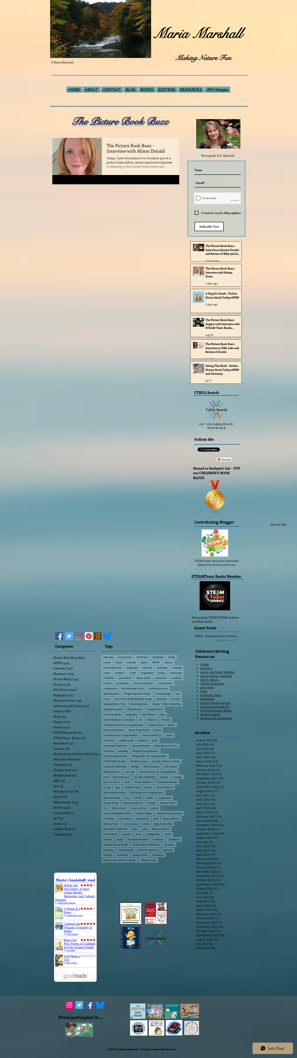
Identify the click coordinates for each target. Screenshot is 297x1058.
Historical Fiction (141, 745)
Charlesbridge (163, 693)
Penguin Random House (137, 693)
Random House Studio (115, 844)
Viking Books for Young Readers (149, 756)
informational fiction (114, 792)
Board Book (148, 714)
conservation (165, 683)
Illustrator (162, 667)
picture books (140, 855)
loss (127, 797)
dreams (107, 839)
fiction (157, 730)
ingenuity (167, 849)
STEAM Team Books (114, 761)
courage (177, 777)
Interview (108, 657)
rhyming (176, 667)
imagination (147, 672)
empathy (123, 751)
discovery (169, 844)
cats (145, 828)
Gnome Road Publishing (146, 844)
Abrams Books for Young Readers (158, 771)
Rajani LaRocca (171, 818)
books (146, 823)
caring (106, 787)
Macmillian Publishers (115, 828)
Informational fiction (132, 688)
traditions (158, 839)
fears (135, 828)
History (107, 683)
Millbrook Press (112, 771)
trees (139, 834)
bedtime (143, 740)
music (106, 698)
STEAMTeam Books (166, 782)
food (105, 777)
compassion (110, 688)
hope (162, 714)
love (177, 693)
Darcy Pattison (165, 787)
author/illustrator (112, 667)
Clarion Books (111, 802)
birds (155, 740)
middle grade (126, 740)
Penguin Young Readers (145, 751)
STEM (132, 672)
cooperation (164, 797)
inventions (158, 855)
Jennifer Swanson (148, 849)
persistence (125, 677)
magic (119, 839)
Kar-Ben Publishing (144, 777)
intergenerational (113, 709)
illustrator (108, 849)
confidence (174, 839)
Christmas (109, 818)
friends (166, 719)
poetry (171, 725)
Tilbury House (148, 860)
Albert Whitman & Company (119, 719)
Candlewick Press (158, 688)
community (176, 672)
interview (108, 751)
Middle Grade (132, 787)
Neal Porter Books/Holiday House (133, 698)
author (144, 662)
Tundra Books (126, 849)
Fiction (107, 672)
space (169, 735)
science (168, 662)
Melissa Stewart (161, 828)
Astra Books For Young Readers (120, 735)
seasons (126, 834)
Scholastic (109, 740)
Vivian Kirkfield (143, 782)
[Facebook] (59, 636)
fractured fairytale (138, 839)
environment (110, 834)
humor (107, 662)
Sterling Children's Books (166, 761)
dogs (117, 787)
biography (131, 714)
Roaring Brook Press (166, 745)
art (140, 719)
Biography (132, 667)
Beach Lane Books (113, 730)
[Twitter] (69, 636)
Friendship (125, 818)
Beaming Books (139, 704)
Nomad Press (167, 802)
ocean (167, 834)
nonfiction (108, 677)
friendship (158, 657)
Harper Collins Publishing (166, 704)
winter (149, 797)
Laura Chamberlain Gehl (117, 813)
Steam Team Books (139, 730)
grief (155, 818)
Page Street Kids (163, 823)
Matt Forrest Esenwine (169, 813)
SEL (105, 808)
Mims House (119, 808)
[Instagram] (79, 636)
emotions (161, 698)
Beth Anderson (121, 777)
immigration (153, 834)
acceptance (122, 683)
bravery (175, 698)
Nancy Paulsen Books (115, 756)
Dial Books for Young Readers (146, 792)
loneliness (122, 855)
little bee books (111, 797)
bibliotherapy (134, 709)
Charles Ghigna (144, 813)
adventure (161, 677)
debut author (143, 677)
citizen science (138, 808)
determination (111, 693)
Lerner (155, 808)
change (151, 802)
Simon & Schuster (143, 683)
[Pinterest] (89, 636)
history (148, 787)
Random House (138, 761)
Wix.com (171, 1049)
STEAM (138, 797)
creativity (176, 677)
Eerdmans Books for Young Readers (123, 725)
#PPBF (156, 662)
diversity (147, 667)
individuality (142, 818)
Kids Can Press (111, 782)
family (171, 657)
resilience (152, 719)
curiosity (130, 771)
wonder (164, 777)
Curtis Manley (130, 823)
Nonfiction (142, 657)
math (127, 782)
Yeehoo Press (110, 823)
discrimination (151, 766)
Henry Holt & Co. (152, 735)
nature (119, 662)
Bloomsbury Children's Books (119, 860)
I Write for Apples (212, 684)
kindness (120, 672)
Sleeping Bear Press (114, 704)
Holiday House (154, 709)
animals (131, 662)
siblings (135, 766)
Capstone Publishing (114, 766)
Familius (108, 855)
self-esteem (170, 766)
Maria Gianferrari (133, 802)
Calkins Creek (155, 725)
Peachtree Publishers (115, 745)
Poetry (161, 672)
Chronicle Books (112, 714)
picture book (125, 657)
